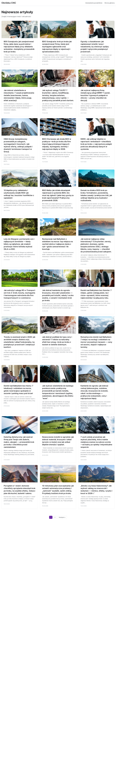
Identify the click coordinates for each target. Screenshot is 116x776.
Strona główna (109, 3)
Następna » (62, 517)
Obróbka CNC (8, 3)
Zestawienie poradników (93, 3)
